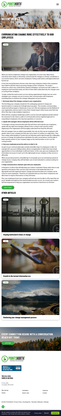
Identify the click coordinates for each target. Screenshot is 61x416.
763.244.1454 (6, 376)
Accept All (55, 413)
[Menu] (57, 4)
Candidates (25, 390)
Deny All (46, 413)
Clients (3, 393)
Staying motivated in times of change (17, 234)
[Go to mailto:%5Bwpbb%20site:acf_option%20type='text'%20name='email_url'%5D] (3, 406)
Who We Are (5, 390)
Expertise (45, 390)
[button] (8, 187)
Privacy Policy (18, 402)
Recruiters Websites (37, 402)
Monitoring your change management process (20, 317)
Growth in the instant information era (17, 276)
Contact (45, 393)
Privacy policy (38, 413)
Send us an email (7, 378)
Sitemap (46, 402)
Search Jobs (25, 393)
